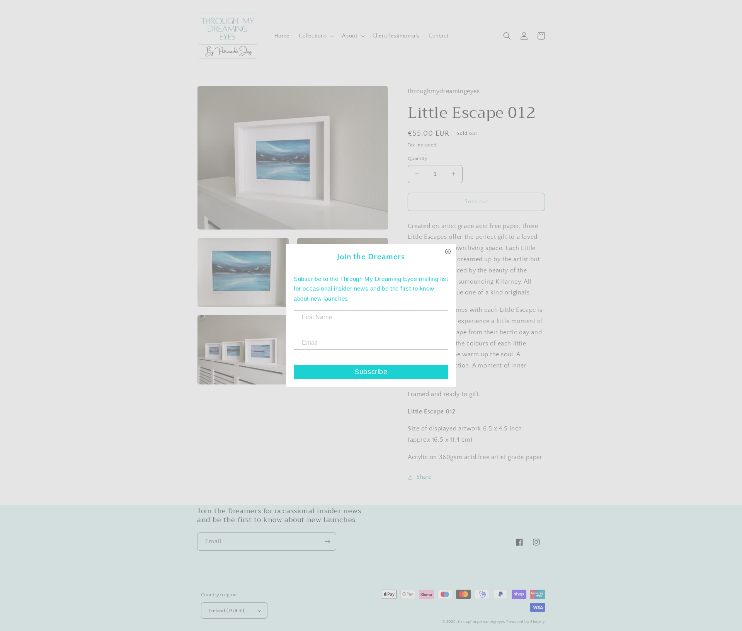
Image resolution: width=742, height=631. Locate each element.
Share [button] (424, 477)
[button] (315, 36)
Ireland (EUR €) (226, 610)
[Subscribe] (327, 541)
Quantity (417, 158)
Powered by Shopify (525, 622)
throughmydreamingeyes (481, 622)
